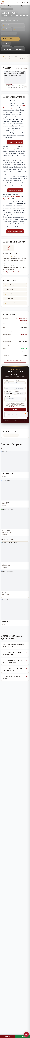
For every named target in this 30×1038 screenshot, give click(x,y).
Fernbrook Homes (10, 254)
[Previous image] (6, 76)
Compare (7, 43)
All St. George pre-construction (11, 435)
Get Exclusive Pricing (15, 190)
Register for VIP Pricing (9, 38)
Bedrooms (17, 391)
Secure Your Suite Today (15, 231)
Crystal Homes (23, 320)
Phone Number (18, 385)
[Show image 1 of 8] (9, 87)
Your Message (7, 396)
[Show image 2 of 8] (15, 87)
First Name (6, 380)
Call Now (8, 1036)
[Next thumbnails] (25, 87)
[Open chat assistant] (26, 1034)
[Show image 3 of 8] (22, 87)
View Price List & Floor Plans (14, 360)
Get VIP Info (24, 334)
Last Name (17, 380)
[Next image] (23, 76)
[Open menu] (27, 2)
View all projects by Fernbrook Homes (12, 271)
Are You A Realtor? (8, 391)
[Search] (17, 2)
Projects (7, 7)
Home (2, 7)
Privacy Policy (12, 406)
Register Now (15, 409)
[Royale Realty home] (2, 2)
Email (5, 385)
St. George (13, 7)
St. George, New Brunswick (20, 324)
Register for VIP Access (15, 142)
